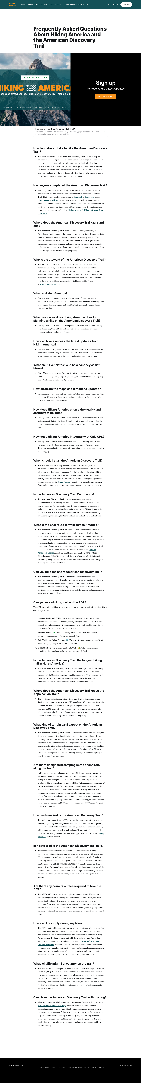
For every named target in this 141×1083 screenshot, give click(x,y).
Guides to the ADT (56, 5)
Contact (94, 1067)
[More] (86, 4)
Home (23, 5)
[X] (70, 1063)
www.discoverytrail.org (50, 284)
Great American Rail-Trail (74, 5)
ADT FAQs (62, 1067)
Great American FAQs (75, 1067)
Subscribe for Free (106, 96)
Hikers (54, 1067)
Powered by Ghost (126, 1065)
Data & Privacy (44, 1067)
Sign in (115, 5)
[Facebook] (73, 1063)
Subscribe (126, 5)
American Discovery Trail (37, 5)
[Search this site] (109, 4)
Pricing (86, 1067)
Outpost (102, 1067)
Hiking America (13, 1065)
